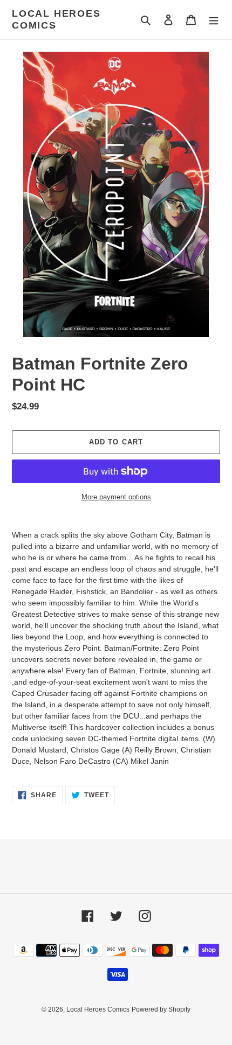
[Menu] (213, 19)
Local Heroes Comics (56, 19)
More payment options (116, 497)
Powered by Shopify (161, 1009)
